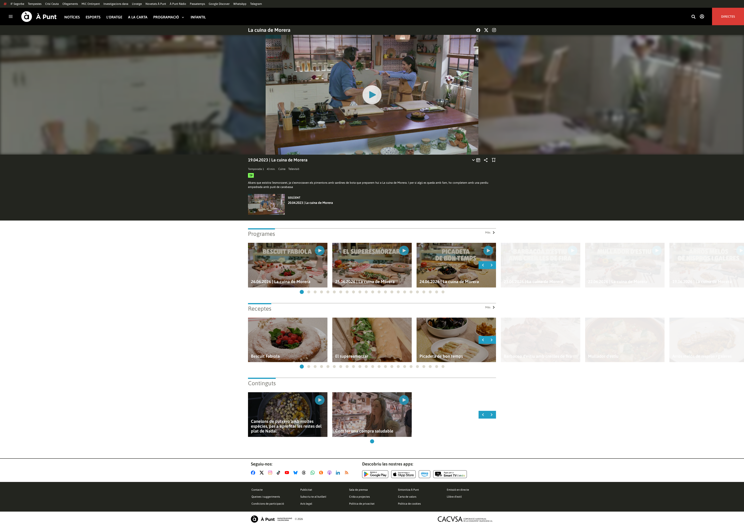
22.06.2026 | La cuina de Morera (618, 281)
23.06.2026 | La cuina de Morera (533, 281)
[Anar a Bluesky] (296, 472)
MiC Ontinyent (91, 3)
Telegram (256, 3)
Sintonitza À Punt (408, 489)
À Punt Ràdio (178, 3)
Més (487, 232)
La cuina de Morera (269, 30)
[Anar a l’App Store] (403, 474)
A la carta (137, 17)
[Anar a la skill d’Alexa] (424, 474)
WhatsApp (239, 3)
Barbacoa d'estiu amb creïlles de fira (538, 356)
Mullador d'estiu (603, 356)
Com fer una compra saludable (364, 431)
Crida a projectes (359, 496)
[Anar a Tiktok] (279, 472)
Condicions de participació (267, 503)
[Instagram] (494, 30)
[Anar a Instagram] (271, 472)
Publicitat (306, 489)
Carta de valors (407, 496)
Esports (93, 17)
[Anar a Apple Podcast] (330, 472)
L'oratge (137, 3)
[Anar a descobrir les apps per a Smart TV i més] (450, 474)
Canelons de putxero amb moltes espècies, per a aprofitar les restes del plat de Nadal (286, 426)
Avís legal (306, 503)
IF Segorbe (17, 3)
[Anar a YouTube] (288, 472)
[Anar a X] (262, 472)
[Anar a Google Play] (375, 474)
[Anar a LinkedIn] (338, 472)
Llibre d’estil (454, 496)
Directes (728, 16)
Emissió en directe (458, 489)
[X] (486, 30)
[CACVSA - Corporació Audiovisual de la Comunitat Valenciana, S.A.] (465, 519)
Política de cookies (409, 503)
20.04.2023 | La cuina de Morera (310, 203)
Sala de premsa (358, 489)
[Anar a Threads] (305, 472)
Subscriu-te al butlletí (313, 496)
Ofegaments (70, 3)
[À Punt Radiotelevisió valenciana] (271, 519)
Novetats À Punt (156, 3)
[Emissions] (476, 160)
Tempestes (34, 3)
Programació (166, 17)
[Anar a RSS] (347, 472)
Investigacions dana (115, 3)
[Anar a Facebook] (254, 472)
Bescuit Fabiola (265, 356)
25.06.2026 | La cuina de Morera (365, 281)
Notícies (72, 17)
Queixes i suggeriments (265, 496)
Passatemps (197, 3)
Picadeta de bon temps (441, 356)
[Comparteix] (485, 160)
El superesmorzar (351, 356)
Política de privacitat (362, 503)
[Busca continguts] (693, 17)
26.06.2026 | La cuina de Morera (280, 281)
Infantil (198, 17)
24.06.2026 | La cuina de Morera (449, 281)
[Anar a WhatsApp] (313, 472)
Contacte (257, 489)
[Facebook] (478, 30)
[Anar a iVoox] (322, 472)
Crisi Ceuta (52, 3)
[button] (302, 292)
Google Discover (219, 3)
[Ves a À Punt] (39, 16)
